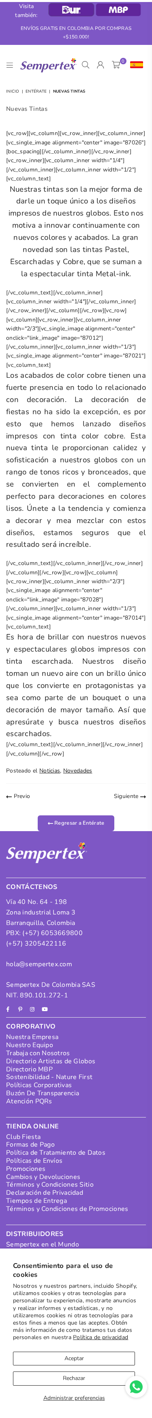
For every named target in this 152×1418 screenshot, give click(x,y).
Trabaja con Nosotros (38, 1053)
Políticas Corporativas (39, 1085)
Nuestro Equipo (29, 1045)
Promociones (25, 1168)
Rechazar (74, 1378)
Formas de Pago (30, 1144)
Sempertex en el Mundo (42, 1244)
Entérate (36, 91)
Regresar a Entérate (79, 822)
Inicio (12, 91)
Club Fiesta (23, 1136)
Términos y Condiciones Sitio (50, 1184)
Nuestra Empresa (32, 1037)
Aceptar (74, 1358)
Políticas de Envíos (34, 1160)
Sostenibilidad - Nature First (49, 1077)
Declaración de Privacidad (44, 1192)
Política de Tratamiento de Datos (55, 1152)
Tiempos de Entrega (36, 1200)
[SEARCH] (85, 65)
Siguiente (127, 796)
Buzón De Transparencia (42, 1093)
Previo (21, 796)
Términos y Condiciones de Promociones (67, 1208)
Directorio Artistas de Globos (50, 1061)
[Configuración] (135, 65)
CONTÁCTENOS (32, 887)
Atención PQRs (29, 1101)
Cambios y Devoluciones (43, 1176)
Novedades (77, 771)
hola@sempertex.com (39, 964)
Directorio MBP (29, 1069)
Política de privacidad (100, 1337)
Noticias (49, 771)
